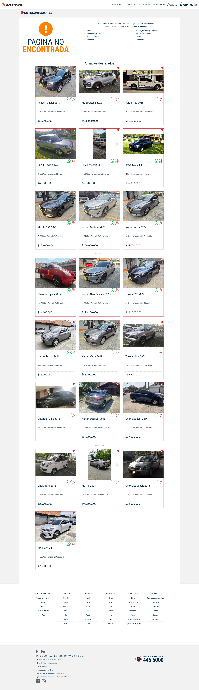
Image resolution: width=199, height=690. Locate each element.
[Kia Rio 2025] (99, 464)
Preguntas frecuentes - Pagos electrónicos (50, 673)
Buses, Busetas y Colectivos (147, 30)
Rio (111, 606)
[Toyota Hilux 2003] (143, 335)
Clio (111, 615)
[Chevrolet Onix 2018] (55, 397)
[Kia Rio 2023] (55, 526)
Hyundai (66, 606)
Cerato (111, 619)
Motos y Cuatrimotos (144, 33)
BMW (88, 623)
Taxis (138, 36)
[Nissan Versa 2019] (99, 335)
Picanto (110, 623)
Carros (88, 30)
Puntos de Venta (133, 602)
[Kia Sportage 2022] (99, 81)
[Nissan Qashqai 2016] (99, 397)
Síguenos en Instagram (133, 623)
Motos (43, 602)
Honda (88, 598)
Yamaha (88, 602)
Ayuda (133, 615)
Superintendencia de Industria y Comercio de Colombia (53, 677)
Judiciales (155, 619)
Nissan (66, 619)
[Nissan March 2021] (55, 335)
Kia (66, 615)
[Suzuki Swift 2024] (55, 144)
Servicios (140, 39)
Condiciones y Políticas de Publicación (48, 660)
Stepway (110, 611)
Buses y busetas (43, 611)
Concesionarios (133, 5)
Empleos (155, 611)
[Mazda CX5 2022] (55, 206)
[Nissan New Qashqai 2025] (99, 273)
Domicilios (133, 606)
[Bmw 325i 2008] (143, 144)
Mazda (66, 602)
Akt (88, 611)
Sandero (110, 602)
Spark (111, 598)
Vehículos (116, 5)
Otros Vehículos (92, 36)
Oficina (133, 598)
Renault (65, 611)
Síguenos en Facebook (133, 619)
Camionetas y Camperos (96, 33)
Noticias (146, 5)
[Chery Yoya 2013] (55, 464)
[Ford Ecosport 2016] (99, 144)
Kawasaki (88, 619)
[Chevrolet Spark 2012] (55, 273)
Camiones (90, 39)
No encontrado (35, 13)
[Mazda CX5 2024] (143, 273)
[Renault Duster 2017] (55, 81)
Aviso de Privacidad (42, 666)
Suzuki (88, 606)
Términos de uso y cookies (44, 670)
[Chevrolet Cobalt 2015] (143, 464)
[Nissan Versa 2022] (143, 206)
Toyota (66, 623)
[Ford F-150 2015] (143, 81)
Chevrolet (66, 598)
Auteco (88, 615)
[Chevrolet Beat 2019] (143, 397)
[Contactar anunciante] (73, 99)
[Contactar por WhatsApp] (69, 99)
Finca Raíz (155, 602)
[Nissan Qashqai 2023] (99, 206)
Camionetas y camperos (43, 598)
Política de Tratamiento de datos (46, 663)
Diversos (155, 615)
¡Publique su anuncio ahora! (155, 598)
